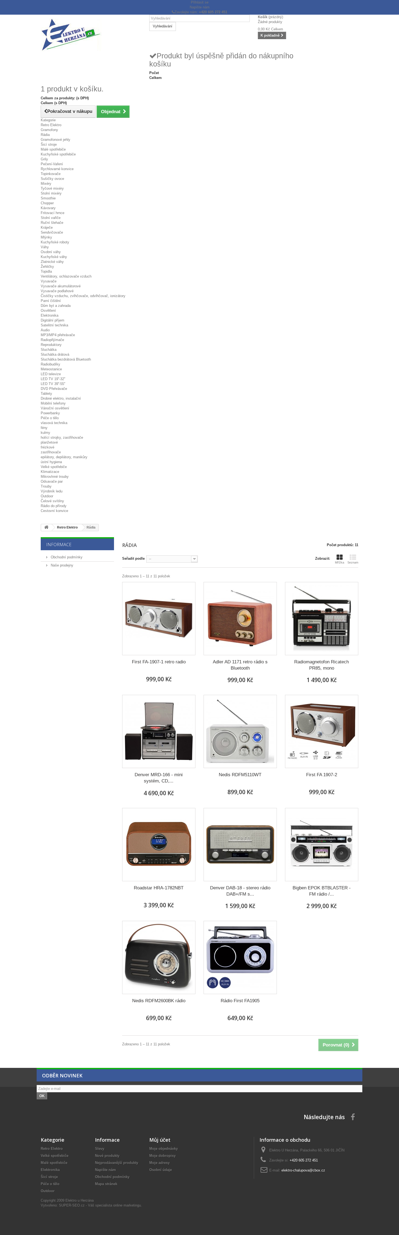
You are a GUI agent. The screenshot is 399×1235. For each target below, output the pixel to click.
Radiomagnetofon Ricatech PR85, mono (321, 665)
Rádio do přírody (53, 506)
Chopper (47, 203)
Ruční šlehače (52, 223)
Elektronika (49, 315)
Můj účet (159, 1140)
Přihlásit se (199, 2)
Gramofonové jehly (55, 140)
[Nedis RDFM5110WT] (240, 731)
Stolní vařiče (51, 218)
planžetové (49, 442)
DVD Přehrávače (54, 389)
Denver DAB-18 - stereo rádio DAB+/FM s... (240, 891)
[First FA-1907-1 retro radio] (159, 618)
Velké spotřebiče (54, 467)
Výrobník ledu (51, 491)
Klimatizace (50, 472)
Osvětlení (48, 310)
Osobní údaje (160, 1170)
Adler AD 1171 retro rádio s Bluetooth (240, 665)
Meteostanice (51, 369)
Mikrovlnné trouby (55, 477)
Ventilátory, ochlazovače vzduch (66, 276)
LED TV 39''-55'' (53, 384)
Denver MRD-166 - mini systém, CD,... (159, 778)
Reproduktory (51, 345)
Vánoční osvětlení (55, 408)
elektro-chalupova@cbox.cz (303, 1170)
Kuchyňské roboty (55, 242)
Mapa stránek (106, 1184)
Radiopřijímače (52, 340)
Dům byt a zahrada (56, 306)
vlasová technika (54, 423)
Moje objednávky (163, 1149)
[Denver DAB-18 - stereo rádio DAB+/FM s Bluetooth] (240, 844)
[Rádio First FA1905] (240, 957)
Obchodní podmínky (66, 557)
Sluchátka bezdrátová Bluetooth (66, 359)
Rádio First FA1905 (240, 1000)
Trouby (46, 486)
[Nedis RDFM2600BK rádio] (159, 957)
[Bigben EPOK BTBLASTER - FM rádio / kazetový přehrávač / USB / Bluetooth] (322, 844)
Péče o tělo (50, 418)
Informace (58, 545)
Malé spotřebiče (53, 149)
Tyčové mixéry (52, 188)
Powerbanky (50, 413)
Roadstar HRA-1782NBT (158, 887)
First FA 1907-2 (321, 774)
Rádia (45, 135)
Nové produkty (107, 1156)
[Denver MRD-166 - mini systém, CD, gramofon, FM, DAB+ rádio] (159, 731)
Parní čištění (51, 301)
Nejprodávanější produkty (116, 1163)
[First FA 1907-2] (322, 731)
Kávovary (48, 208)
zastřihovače (51, 452)
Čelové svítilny (52, 501)
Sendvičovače (52, 232)
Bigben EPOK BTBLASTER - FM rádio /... (322, 891)
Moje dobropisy (162, 1156)
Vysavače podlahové (57, 291)
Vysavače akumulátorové (61, 286)
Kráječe (47, 227)
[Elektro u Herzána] (91, 35)
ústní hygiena (51, 462)
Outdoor (47, 496)
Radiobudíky (50, 364)
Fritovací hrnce (52, 213)
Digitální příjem (52, 320)
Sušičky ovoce (52, 179)
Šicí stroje (49, 144)
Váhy (45, 247)
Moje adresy (159, 1163)
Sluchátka (48, 350)
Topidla (46, 271)
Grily (44, 159)
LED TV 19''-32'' (53, 379)
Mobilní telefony (53, 403)
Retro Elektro (51, 125)
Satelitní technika (54, 325)
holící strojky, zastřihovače (62, 437)
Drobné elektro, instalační (61, 398)
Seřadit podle (133, 558)
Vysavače (48, 281)
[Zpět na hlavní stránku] (46, 527)
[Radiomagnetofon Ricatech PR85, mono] (322, 618)
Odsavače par (52, 481)
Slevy (99, 1149)
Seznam (352, 562)
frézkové (47, 447)
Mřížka (339, 562)
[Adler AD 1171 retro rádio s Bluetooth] (240, 618)
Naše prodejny (61, 565)
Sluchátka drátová (55, 354)
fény (44, 428)
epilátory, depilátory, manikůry (64, 457)
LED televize (51, 374)
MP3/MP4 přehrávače (58, 335)
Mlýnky (46, 237)
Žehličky (47, 267)
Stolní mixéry (51, 193)
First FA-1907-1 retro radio (159, 661)
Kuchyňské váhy (54, 257)
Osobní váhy (51, 252)
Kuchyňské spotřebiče (58, 154)
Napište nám (200, 7)
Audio (45, 330)
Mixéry (46, 184)
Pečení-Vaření (52, 164)
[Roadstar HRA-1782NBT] (159, 844)
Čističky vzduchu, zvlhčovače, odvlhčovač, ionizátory (83, 296)
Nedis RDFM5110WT (240, 774)
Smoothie (48, 198)
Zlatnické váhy (52, 262)
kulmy (45, 433)
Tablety (46, 393)
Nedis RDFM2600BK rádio (158, 1000)
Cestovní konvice (54, 511)
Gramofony (49, 130)
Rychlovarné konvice (57, 169)
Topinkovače (51, 174)
